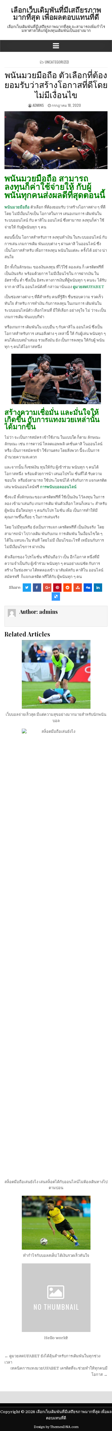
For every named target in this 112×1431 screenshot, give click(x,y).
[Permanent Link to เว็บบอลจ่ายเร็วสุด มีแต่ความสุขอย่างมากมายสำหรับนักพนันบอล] (56, 674)
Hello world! (56, 1338)
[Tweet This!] (27, 587)
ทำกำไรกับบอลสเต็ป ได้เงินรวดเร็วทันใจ (56, 1255)
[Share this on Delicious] (56, 596)
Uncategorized (57, 61)
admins (38, 105)
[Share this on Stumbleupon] (77, 587)
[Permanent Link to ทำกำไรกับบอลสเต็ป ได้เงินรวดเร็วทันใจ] (56, 1223)
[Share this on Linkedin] (98, 587)
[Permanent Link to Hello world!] (56, 1297)
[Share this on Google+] (47, 587)
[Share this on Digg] (88, 587)
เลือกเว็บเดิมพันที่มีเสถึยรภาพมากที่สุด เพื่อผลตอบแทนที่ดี (56, 13)
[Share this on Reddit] (67, 587)
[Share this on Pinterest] (57, 587)
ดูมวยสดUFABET (88, 287)
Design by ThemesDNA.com (56, 1427)
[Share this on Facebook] (37, 587)
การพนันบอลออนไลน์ (58, 487)
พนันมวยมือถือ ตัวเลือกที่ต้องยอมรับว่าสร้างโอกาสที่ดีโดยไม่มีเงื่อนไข (56, 84)
